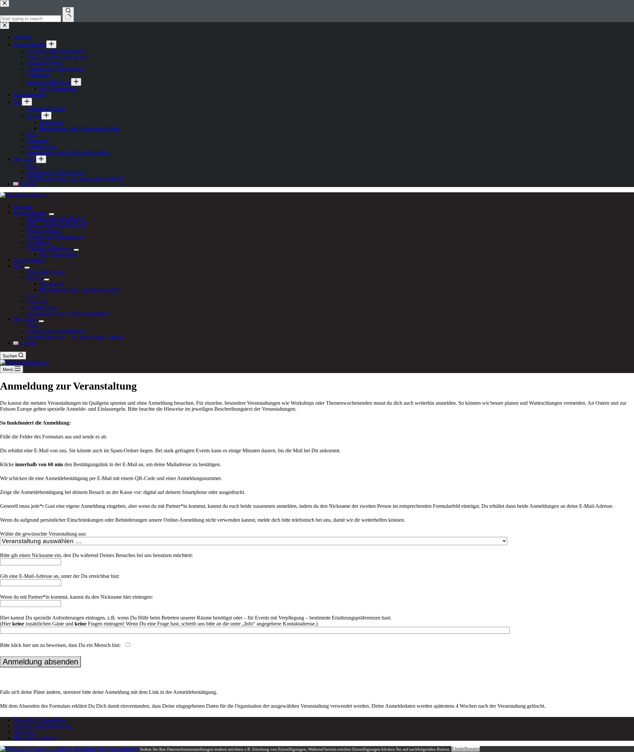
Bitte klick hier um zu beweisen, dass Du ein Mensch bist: (61, 645)
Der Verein (24, 319)
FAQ (31, 295)
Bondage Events (43, 230)
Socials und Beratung (48, 248)
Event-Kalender (29, 212)
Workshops (38, 242)
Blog (31, 325)
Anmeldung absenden (40, 661)
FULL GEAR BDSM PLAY (57, 224)
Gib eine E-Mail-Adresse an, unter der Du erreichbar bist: (60, 576)
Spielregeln (51, 283)
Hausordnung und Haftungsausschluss (80, 289)
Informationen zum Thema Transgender (67, 313)
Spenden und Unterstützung (55, 331)
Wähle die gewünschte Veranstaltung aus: (43, 534)
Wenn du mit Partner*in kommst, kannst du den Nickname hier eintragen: (76, 597)
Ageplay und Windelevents (54, 236)
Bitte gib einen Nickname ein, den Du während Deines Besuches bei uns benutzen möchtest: (96, 555)
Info (17, 266)
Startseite (22, 206)
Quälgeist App (41, 307)
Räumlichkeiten (29, 260)
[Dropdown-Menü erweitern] (51, 214)
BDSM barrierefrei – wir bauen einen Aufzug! (74, 337)
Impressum (24, 731)
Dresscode (37, 301)
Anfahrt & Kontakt (46, 272)
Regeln (33, 278)
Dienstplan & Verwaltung (39, 720)
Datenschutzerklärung (36, 737)
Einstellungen (465, 749)
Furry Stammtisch (58, 254)
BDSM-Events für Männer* (55, 218)
